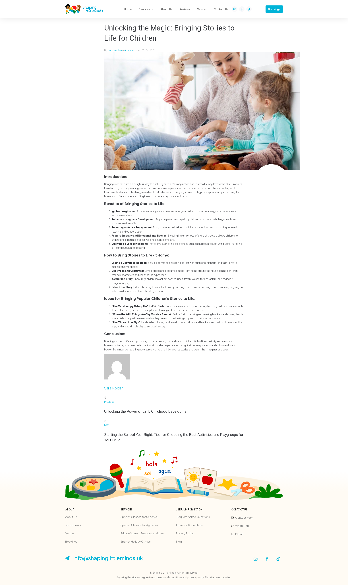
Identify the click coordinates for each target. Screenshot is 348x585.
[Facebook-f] (242, 9)
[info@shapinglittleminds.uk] (67, 558)
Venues (201, 9)
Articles (128, 50)
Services (144, 9)
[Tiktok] (249, 9)
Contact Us (221, 9)
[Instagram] (234, 9)
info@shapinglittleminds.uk (108, 558)
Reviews (184, 9)
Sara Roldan (115, 50)
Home (128, 9)
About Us (166, 9)
